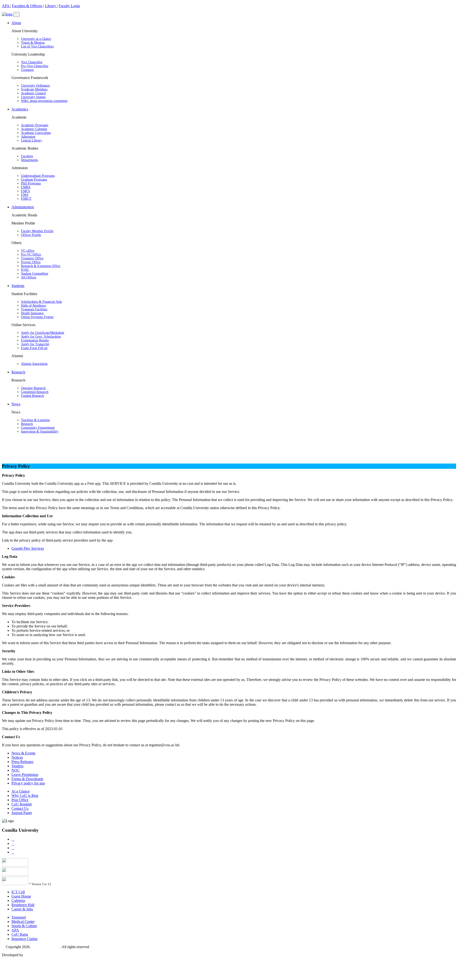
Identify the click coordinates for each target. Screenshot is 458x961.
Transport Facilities (34, 309)
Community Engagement (38, 427)
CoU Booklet (21, 804)
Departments (29, 160)
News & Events (23, 753)
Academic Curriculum (36, 133)
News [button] (15, 404)
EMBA (26, 187)
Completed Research (34, 392)
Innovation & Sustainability (39, 431)
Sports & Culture (24, 926)
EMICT (26, 198)
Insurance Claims (24, 939)
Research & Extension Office (40, 266)
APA (6, 6)
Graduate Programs (34, 179)
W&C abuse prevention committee (44, 101)
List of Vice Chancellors (37, 46)
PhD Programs (31, 183)
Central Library (31, 140)
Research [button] (18, 372)
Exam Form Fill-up (34, 348)
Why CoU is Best (24, 796)
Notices (17, 757)
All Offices (28, 277)
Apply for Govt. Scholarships (41, 336)
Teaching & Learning (35, 420)
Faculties (27, 156)
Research (27, 424)
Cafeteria (18, 900)
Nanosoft (31, 955)
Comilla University (45, 947)
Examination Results (35, 340)
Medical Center (23, 921)
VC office (27, 250)
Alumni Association (34, 364)
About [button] (16, 23)
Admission (28, 136)
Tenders (17, 766)
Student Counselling (34, 273)
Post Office (19, 800)
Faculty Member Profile (37, 231)
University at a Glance (36, 39)
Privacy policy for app (28, 783)
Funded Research (32, 395)
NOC (15, 770)
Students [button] (17, 286)
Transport (18, 917)
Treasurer (27, 70)
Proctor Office (31, 262)
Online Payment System (37, 317)
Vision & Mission (33, 42)
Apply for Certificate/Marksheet (42, 332)
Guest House (21, 896)
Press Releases (22, 762)
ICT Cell (18, 892)
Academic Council (33, 93)
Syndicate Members (34, 89)
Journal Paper (21, 813)
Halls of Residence (33, 305)
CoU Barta (19, 934)
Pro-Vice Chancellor (34, 66)
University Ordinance (35, 85)
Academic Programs (34, 125)
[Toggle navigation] (16, 14)
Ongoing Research (33, 388)
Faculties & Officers (27, 6)
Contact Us (19, 808)
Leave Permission (24, 775)
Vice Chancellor (31, 62)
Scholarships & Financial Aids (41, 301)
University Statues (33, 97)
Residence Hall (22, 905)
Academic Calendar (34, 129)
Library (51, 6)
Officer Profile (31, 235)
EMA (24, 195)
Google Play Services (27, 548)
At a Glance (20, 791)
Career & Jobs (22, 909)
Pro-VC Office (31, 254)
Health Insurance (32, 313)
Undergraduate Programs (38, 176)
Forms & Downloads (27, 779)
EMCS (25, 191)
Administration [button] (22, 207)
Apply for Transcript (35, 344)
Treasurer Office (32, 258)
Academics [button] (19, 109)
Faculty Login (69, 6)
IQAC (25, 270)
